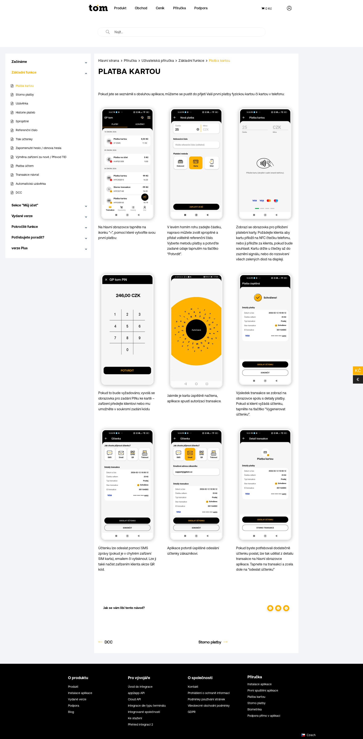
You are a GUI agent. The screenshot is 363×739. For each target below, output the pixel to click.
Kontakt (193, 686)
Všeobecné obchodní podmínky (209, 705)
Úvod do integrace (140, 686)
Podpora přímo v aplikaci (263, 715)
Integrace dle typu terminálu (147, 705)
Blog (71, 712)
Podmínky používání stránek (206, 699)
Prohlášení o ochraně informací (209, 693)
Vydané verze (77, 699)
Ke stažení (135, 718)
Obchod (141, 8)
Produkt (120, 8)
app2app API (136, 693)
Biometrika (254, 709)
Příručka (179, 8)
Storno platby (210, 642)
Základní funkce (191, 60)
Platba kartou (256, 696)
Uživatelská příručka (158, 60)
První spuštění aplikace (262, 690)
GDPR (192, 712)
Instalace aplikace (80, 693)
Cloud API (134, 699)
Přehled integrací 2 (140, 724)
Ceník (160, 8)
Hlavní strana (108, 60)
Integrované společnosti (144, 712)
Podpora (201, 8)
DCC (109, 642)
